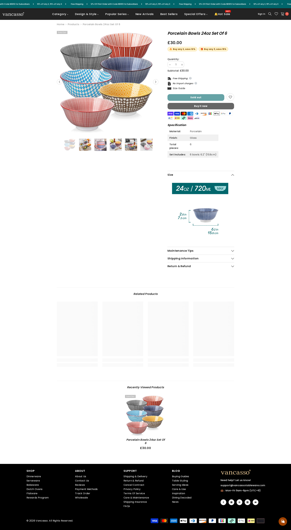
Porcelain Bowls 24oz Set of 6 (145, 441)
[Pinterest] (239, 502)
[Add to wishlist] (230, 97)
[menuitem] (60, 16)
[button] (59, 81)
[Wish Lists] (276, 13)
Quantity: (173, 59)
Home (60, 24)
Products (73, 24)
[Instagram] (231, 502)
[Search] (270, 14)
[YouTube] (255, 502)
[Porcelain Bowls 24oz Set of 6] (145, 415)
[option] (108, 82)
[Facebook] (223, 502)
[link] (77, 360)
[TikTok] (247, 502)
